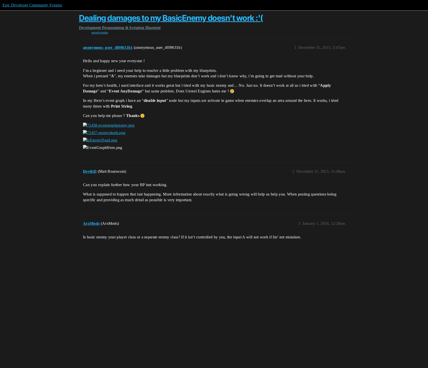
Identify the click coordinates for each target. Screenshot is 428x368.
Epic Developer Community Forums (32, 5)
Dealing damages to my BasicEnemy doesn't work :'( (171, 18)
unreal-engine (99, 32)
